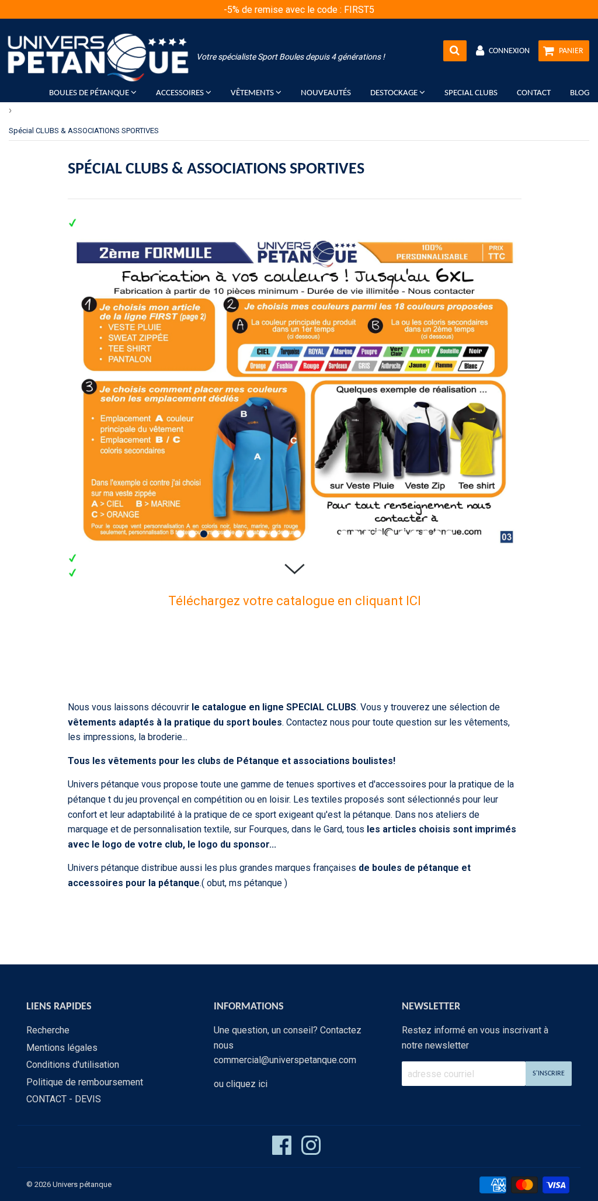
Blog (579, 93)
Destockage (394, 93)
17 (367, 533)
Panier (571, 51)
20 (402, 533)
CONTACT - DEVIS (63, 1099)
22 (425, 533)
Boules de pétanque (90, 93)
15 (343, 533)
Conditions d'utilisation (72, 1064)
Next (502, 382)
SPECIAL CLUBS (471, 93)
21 (414, 533)
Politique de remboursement (84, 1082)
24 (449, 533)
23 (437, 533)
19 (390, 533)
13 (320, 533)
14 (332, 533)
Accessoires (181, 93)
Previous (87, 382)
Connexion (509, 51)
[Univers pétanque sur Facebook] (282, 1150)
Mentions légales (62, 1047)
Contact (534, 93)
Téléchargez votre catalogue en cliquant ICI (294, 600)
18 (379, 533)
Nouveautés (326, 93)
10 (285, 533)
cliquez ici (246, 1083)
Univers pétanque (82, 1184)
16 (355, 533)
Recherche (47, 1030)
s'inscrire (549, 1073)
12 (308, 533)
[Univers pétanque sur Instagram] (311, 1150)
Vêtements (253, 93)
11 (297, 533)
